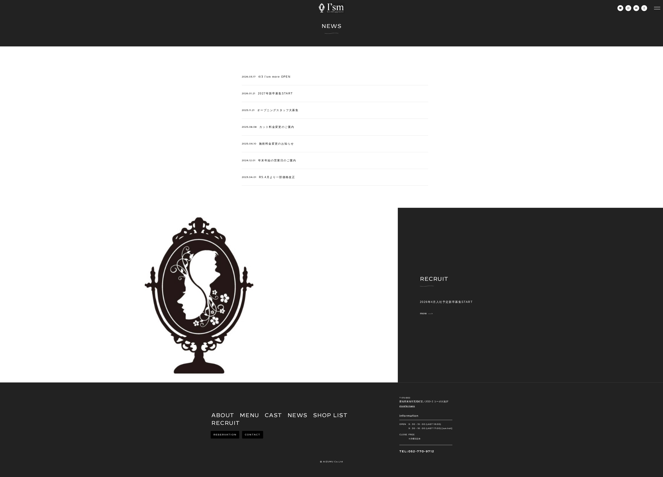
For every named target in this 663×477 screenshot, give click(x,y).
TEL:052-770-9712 (416, 451)
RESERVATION (225, 434)
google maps (407, 406)
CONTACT (252, 434)
